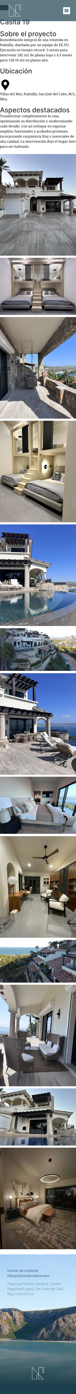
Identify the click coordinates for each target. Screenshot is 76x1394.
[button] (66, 10)
